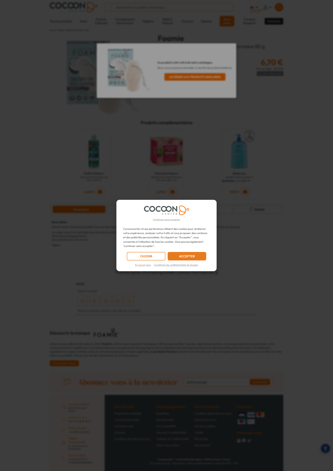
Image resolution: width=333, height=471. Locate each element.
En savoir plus (143, 264)
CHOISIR (146, 256)
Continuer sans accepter (166, 219)
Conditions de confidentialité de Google (176, 264)
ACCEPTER (187, 256)
